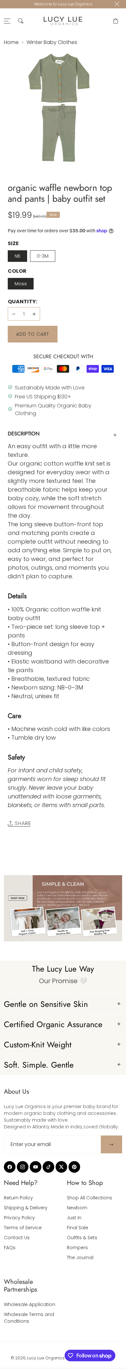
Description (23, 433)
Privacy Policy (19, 1217)
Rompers (77, 1247)
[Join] (111, 1144)
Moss (21, 283)
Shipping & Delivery (25, 1208)
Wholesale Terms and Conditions (29, 1317)
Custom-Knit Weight (37, 1044)
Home (11, 42)
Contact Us (17, 1237)
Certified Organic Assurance (53, 1024)
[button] (21, 21)
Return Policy (18, 1198)
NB (17, 256)
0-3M (42, 256)
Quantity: (22, 301)
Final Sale (77, 1227)
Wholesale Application (29, 1304)
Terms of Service (23, 1227)
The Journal (80, 1257)
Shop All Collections (89, 1198)
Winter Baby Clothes (51, 42)
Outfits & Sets (82, 1237)
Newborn (77, 1208)
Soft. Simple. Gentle (39, 1065)
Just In (74, 1217)
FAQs (10, 1247)
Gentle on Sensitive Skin (46, 1004)
